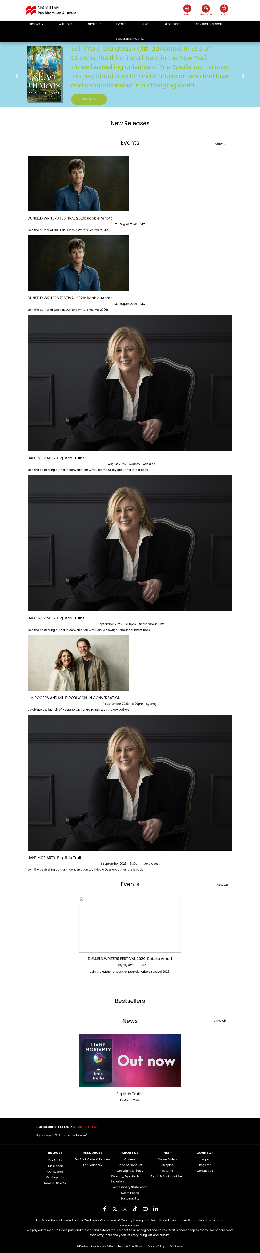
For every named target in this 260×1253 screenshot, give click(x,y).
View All (221, 143)
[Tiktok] (135, 1209)
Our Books (55, 1160)
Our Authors (55, 1166)
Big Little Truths (130, 1093)
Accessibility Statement (130, 1187)
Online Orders (167, 1159)
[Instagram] (125, 1209)
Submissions (130, 1193)
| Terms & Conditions (128, 1246)
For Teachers (92, 1165)
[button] (16, 76)
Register (205, 1165)
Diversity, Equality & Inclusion (125, 1178)
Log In (205, 1159)
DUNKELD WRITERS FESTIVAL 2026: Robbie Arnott (130, 958)
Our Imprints (55, 1177)
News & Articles (55, 1183)
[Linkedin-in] (155, 1209)
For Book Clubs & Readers (92, 1159)
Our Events (55, 1172)
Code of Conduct (129, 1165)
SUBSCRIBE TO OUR (67, 1126)
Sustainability (130, 1198)
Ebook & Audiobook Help (167, 1176)
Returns (167, 1171)
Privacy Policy (156, 1246)
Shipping (167, 1165)
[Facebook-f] (105, 1209)
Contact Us (205, 1171)
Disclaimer (176, 1246)
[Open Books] (42, 24)
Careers (129, 1159)
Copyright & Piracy (130, 1171)
